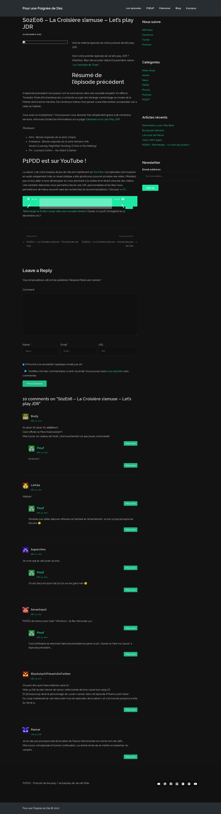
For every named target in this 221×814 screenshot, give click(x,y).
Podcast (146, 44)
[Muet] (122, 203)
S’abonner (164, 8)
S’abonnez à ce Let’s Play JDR (103, 119)
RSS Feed (147, 30)
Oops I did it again (152, 139)
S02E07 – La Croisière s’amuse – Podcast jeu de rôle (52, 243)
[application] (80, 201)
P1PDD (145, 85)
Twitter (146, 39)
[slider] (129, 198)
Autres (145, 75)
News (145, 80)
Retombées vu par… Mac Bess (158, 125)
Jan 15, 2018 (36, 734)
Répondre (131, 443)
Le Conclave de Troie (85, 64)
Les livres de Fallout (153, 135)
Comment (28, 289)
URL (101, 344)
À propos (191, 8)
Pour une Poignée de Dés (43, 8)
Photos (146, 89)
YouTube (99, 171)
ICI (124, 189)
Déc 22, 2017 (36, 421)
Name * (27, 344)
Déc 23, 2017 (36, 614)
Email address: (151, 169)
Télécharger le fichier (35, 211)
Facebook (147, 34)
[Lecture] (28, 203)
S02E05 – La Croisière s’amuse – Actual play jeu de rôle (107, 243)
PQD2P (150, 8)
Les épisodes (133, 8)
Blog (178, 8)
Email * (64, 344)
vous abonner (115, 371)
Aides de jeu (148, 70)
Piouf (40, 448)
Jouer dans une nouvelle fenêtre (67, 211)
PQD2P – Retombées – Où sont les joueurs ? (166, 144)
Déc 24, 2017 (42, 513)
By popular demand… (153, 130)
